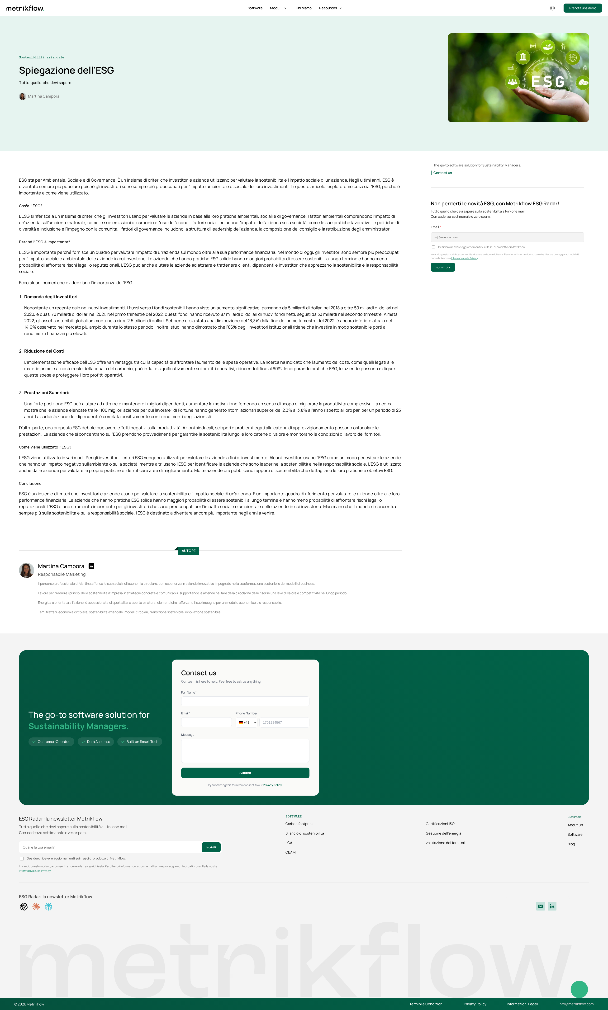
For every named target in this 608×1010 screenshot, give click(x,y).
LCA (288, 842)
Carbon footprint (299, 823)
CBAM (290, 852)
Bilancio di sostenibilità (304, 833)
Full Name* (189, 692)
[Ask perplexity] (48, 906)
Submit (245, 773)
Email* (185, 713)
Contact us (442, 172)
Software (255, 7)
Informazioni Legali (522, 1003)
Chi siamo (304, 7)
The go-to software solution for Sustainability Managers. (477, 165)
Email (436, 227)
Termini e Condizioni (426, 1003)
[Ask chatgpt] (23, 906)
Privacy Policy (272, 785)
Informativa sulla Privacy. (464, 258)
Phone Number (246, 713)
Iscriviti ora (443, 267)
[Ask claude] (36, 906)
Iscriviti (211, 847)
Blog (571, 843)
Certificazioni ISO (440, 823)
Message (188, 734)
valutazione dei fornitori (445, 842)
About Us (575, 824)
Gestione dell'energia (443, 833)
